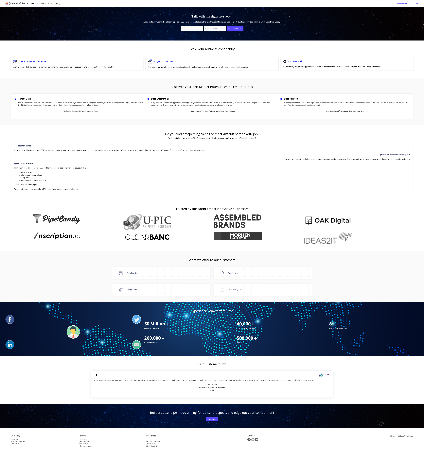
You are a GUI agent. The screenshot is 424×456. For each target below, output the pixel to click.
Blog (147, 439)
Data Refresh (83, 444)
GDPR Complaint (152, 446)
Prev (12, 384)
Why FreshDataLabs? (18, 441)
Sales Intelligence (85, 446)
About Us (14, 439)
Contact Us (212, 419)
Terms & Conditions (153, 441)
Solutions (40, 3)
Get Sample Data (235, 28)
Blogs (58, 3)
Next (412, 384)
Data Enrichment (85, 441)
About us (30, 3)
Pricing (51, 3)
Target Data (83, 439)
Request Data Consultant (407, 3)
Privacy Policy (151, 444)
